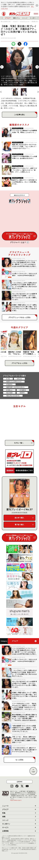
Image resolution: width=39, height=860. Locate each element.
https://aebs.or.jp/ (16, 800)
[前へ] (2, 67)
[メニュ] (36, 13)
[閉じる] (37, 5)
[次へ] (37, 67)
